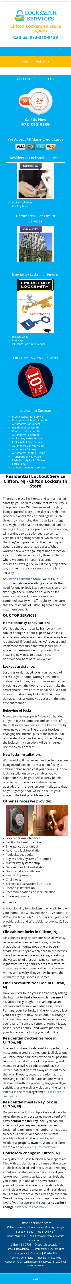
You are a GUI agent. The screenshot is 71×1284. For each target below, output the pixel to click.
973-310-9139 (44, 37)
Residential (22, 1248)
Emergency (20, 1253)
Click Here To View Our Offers (35, 358)
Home (25, 61)
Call (36, 1278)
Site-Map (55, 1257)
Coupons (35, 1253)
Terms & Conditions (21, 1257)
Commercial (40, 1248)
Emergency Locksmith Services (35, 274)
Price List (42, 1257)
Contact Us (51, 1253)
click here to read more (41, 1147)
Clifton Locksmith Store (24, 579)
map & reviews (45, 1231)
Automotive (57, 1248)
